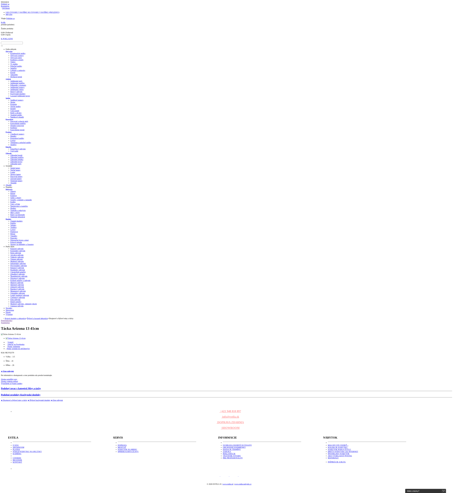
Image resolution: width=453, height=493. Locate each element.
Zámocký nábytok (17, 287)
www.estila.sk (228, 484)
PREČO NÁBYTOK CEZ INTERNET (343, 452)
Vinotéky (13, 236)
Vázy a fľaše (15, 204)
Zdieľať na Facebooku (16, 344)
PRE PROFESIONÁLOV (233, 458)
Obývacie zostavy (17, 56)
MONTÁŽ (122, 447)
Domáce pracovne (17, 126)
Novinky (9, 308)
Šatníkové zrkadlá (17, 117)
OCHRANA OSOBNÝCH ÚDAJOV (237, 445)
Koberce (13, 196)
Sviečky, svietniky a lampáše (21, 200)
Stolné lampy (15, 168)
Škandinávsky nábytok (18, 276)
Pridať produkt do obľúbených (18, 349)
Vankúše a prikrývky (18, 210)
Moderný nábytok (17, 261)
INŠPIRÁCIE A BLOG (337, 462)
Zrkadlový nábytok (17, 274)
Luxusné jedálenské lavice (20, 96)
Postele (13, 109)
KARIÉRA (17, 454)
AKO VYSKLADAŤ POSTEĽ (340, 456)
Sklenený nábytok (17, 285)
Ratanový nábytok (17, 268)
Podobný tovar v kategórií (21, 388)
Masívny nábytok (16, 283)
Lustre (12, 172)
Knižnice (13, 128)
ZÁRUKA (227, 452)
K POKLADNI (7, 39)
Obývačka (9, 51)
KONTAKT (17, 462)
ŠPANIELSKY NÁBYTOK (338, 454)
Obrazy (13, 191)
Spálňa (8, 98)
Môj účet (9, 14)
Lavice (12, 140)
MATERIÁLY (333, 458)
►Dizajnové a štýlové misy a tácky (14, 400)
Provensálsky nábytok (18, 266)
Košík (3, 22)
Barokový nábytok (17, 289)
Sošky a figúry (15, 198)
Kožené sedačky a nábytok (20, 281)
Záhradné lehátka (16, 160)
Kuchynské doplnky (17, 94)
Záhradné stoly (15, 164)
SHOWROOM (230, 427)
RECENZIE (17, 460)
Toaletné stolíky (16, 115)
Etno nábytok (15, 300)
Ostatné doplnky (16, 221)
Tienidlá (13, 183)
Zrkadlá (8, 185)
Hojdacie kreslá (16, 77)
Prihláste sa (10, 18)
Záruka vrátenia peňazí (9, 381)
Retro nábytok (15, 253)
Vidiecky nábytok (17, 257)
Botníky (13, 136)
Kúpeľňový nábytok (18, 149)
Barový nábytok (16, 92)
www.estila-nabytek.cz (242, 484)
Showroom (10, 310)
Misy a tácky (15, 213)
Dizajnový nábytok (17, 278)
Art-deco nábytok (16, 255)
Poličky (13, 223)
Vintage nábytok (16, 259)
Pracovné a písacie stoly (19, 121)
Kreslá (12, 73)
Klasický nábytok (16, 249)
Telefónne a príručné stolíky (20, 143)
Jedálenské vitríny (17, 90)
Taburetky (14, 75)
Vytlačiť (11, 342)
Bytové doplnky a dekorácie (15, 318)
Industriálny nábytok (18, 264)
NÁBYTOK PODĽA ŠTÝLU (339, 449)
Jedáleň (8, 79)
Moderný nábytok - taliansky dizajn (23, 304)
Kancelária (9, 119)
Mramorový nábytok (18, 291)
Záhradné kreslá (16, 155)
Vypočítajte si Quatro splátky (11, 384)
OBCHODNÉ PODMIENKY (234, 447)
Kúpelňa (8, 147)
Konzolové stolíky (17, 138)
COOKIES (17, 458)
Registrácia (5, 6)
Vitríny (13, 62)
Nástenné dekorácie (17, 217)
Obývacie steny (16, 58)
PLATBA (16, 449)
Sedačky (13, 68)
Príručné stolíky (16, 66)
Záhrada (9, 153)
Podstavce (14, 232)
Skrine (12, 102)
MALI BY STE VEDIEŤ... (338, 445)
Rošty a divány (16, 113)
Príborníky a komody (18, 85)
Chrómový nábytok (17, 297)
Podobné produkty (20, 394)
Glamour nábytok (16, 306)
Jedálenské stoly (16, 81)
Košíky (13, 202)
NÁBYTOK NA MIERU (127, 449)
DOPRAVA (122, 445)
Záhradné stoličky (17, 157)
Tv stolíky (14, 64)
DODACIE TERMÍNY (232, 449)
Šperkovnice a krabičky (19, 206)
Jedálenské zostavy (17, 87)
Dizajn (8, 312)
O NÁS (16, 445)
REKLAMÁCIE (229, 454)
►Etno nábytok (7, 371)
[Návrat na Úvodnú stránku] (2, 318)
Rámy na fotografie (17, 215)
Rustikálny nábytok (17, 270)
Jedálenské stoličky (17, 83)
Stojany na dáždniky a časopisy (22, 244)
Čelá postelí (14, 111)
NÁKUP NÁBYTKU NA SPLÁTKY (27, 452)
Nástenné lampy (16, 181)
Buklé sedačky (15, 302)
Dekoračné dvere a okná (19, 240)
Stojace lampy (15, 174)
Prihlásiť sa (5, 4)
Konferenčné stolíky (17, 53)
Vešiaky (13, 225)
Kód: (3, 353)
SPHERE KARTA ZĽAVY (128, 452)
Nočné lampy (15, 170)
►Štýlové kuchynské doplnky (39, 400)
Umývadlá (14, 151)
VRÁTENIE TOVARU (232, 456)
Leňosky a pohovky (17, 70)
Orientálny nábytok (17, 293)
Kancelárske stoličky (18, 123)
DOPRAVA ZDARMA (230, 422)
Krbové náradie (16, 242)
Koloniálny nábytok (17, 251)
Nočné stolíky (15, 107)
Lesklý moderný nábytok (19, 295)
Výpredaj (9, 314)
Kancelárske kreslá (17, 130)
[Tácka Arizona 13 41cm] (15, 338)
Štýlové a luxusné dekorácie (37, 318)
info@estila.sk (230, 416)
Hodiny (13, 208)
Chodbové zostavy (17, 134)
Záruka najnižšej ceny (9, 379)
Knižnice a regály (16, 60)
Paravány (13, 238)
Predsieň (8, 132)
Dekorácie (9, 189)
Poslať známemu (14, 347)
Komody (13, 104)
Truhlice (13, 227)
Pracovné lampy (16, 177)
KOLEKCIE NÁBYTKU (338, 447)
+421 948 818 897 (230, 411)
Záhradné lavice (16, 162)
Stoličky (13, 145)
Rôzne (12, 194)
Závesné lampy (16, 179)
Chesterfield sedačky (18, 272)
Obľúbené (6, 8)
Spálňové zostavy (16, 100)
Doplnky (8, 219)
